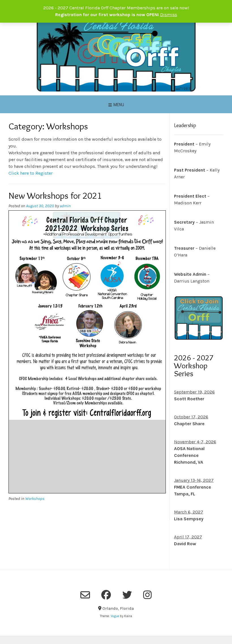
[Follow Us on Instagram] (147, 595)
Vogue (115, 616)
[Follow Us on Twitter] (127, 595)
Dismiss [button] (168, 14)
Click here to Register (30, 173)
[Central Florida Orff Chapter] (116, 55)
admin (65, 206)
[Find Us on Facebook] (106, 595)
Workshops (34, 498)
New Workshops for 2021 (55, 195)
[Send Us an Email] (85, 595)
